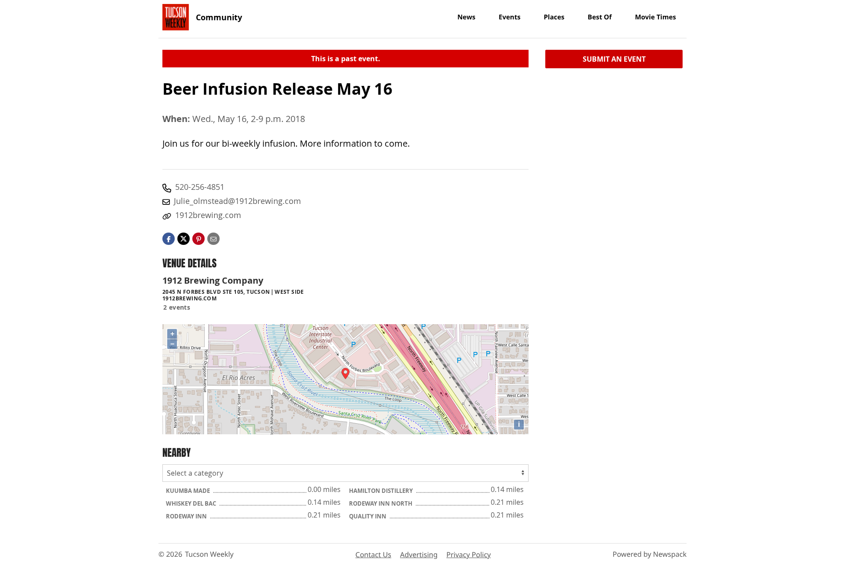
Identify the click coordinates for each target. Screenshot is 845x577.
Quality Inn (368, 516)
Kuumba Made (188, 491)
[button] (198, 238)
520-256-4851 (199, 186)
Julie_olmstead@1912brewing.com (237, 201)
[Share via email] (213, 238)
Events (510, 17)
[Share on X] (183, 238)
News (466, 17)
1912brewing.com (208, 215)
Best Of (600, 17)
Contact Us (373, 554)
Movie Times (655, 17)
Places (554, 17)
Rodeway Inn (187, 516)
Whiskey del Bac (191, 503)
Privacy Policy (468, 554)
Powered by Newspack (650, 554)
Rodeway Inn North (381, 503)
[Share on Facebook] (168, 238)
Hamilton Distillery (381, 491)
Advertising (418, 554)
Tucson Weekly (209, 554)
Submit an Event (614, 59)
